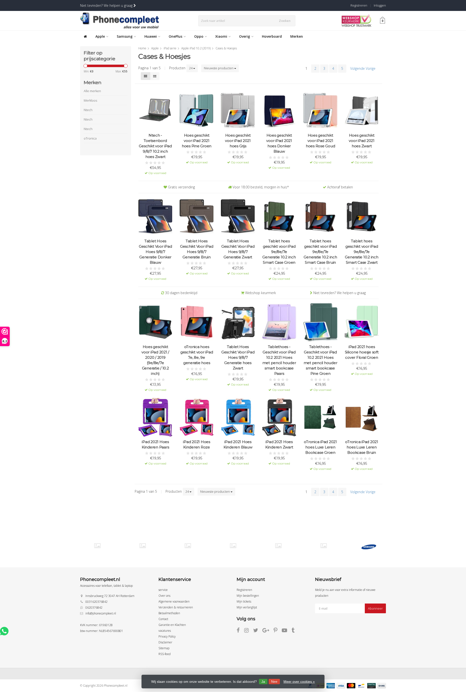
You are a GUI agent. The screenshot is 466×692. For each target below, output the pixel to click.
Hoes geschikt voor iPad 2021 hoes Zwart (361, 140)
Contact (163, 619)
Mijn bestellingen (248, 596)
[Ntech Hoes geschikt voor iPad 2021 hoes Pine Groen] (197, 110)
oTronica (90, 138)
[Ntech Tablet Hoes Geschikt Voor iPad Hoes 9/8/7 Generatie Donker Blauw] (155, 216)
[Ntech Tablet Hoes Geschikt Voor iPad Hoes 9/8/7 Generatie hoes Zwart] (238, 322)
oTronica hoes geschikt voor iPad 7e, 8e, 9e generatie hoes (196, 354)
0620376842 (93, 607)
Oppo (198, 36)
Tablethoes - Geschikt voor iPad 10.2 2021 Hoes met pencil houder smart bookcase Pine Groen (320, 360)
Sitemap (163, 648)
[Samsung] (369, 547)
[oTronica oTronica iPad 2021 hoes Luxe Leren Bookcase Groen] (320, 417)
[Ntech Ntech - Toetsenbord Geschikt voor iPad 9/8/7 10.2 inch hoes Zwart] (155, 110)
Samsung (125, 36)
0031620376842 (96, 602)
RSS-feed (164, 654)
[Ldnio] (97, 545)
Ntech (88, 110)
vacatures (164, 631)
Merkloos (90, 100)
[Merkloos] (142, 545)
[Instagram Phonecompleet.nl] (248, 631)
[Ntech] (188, 545)
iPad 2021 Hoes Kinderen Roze (196, 444)
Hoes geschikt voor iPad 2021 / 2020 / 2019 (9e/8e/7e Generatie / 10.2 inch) (155, 360)
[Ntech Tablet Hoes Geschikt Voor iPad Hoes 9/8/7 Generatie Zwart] (238, 216)
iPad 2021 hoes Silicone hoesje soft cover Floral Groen (362, 352)
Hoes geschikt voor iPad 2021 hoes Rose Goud (320, 140)
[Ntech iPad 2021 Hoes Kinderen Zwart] (279, 417)
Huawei (150, 36)
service (163, 590)
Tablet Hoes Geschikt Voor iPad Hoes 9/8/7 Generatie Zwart (238, 249)
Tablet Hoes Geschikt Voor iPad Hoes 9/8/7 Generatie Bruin (196, 249)
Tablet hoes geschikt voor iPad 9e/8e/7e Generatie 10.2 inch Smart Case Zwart (361, 252)
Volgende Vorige (362, 68)
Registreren (358, 5)
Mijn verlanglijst (247, 607)
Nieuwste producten (219, 68)
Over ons (164, 596)
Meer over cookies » (299, 681)
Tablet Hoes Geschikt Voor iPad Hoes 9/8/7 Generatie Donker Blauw (155, 252)
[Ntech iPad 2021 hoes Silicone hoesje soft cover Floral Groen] (362, 322)
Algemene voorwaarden (174, 601)
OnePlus (175, 36)
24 (191, 68)
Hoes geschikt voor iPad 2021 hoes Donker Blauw (279, 143)
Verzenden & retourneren (175, 607)
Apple (100, 36)
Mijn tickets (244, 601)
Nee (274, 681)
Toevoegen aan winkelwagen (155, 169)
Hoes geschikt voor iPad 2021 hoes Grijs (238, 140)
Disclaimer (165, 642)
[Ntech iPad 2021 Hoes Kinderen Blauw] (238, 417)
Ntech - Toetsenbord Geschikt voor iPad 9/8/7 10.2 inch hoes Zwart (155, 146)
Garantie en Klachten (172, 625)
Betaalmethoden (169, 613)
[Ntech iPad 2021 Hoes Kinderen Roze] (197, 417)
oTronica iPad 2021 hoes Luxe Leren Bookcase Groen (320, 447)
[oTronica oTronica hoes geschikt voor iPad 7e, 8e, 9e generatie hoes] (197, 322)
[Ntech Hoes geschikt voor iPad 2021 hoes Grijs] (238, 110)
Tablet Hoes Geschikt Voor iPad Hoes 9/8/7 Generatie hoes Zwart (238, 357)
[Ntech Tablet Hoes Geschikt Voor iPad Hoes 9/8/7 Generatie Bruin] (197, 216)
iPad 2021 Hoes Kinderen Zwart (279, 444)
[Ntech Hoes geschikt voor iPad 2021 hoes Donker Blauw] (279, 110)
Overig (244, 36)
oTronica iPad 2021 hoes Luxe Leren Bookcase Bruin (361, 447)
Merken (296, 36)
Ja (263, 681)
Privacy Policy (167, 636)
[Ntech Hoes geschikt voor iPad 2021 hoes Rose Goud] (320, 110)
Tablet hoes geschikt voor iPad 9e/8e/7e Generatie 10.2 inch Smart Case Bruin (320, 252)
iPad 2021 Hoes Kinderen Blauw (238, 444)
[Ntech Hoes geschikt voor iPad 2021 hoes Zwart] (362, 110)
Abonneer (375, 608)
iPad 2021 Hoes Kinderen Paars (155, 444)
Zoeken (285, 20)
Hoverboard (272, 36)
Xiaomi (221, 36)
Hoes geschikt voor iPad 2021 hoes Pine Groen (196, 140)
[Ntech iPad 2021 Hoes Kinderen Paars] (155, 417)
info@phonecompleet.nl (100, 613)
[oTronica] (323, 545)
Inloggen (380, 5)
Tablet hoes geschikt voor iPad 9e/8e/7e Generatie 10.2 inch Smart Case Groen (279, 252)
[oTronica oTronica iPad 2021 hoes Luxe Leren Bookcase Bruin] (362, 417)
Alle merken (92, 91)
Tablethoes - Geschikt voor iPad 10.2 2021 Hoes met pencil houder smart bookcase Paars (279, 360)
